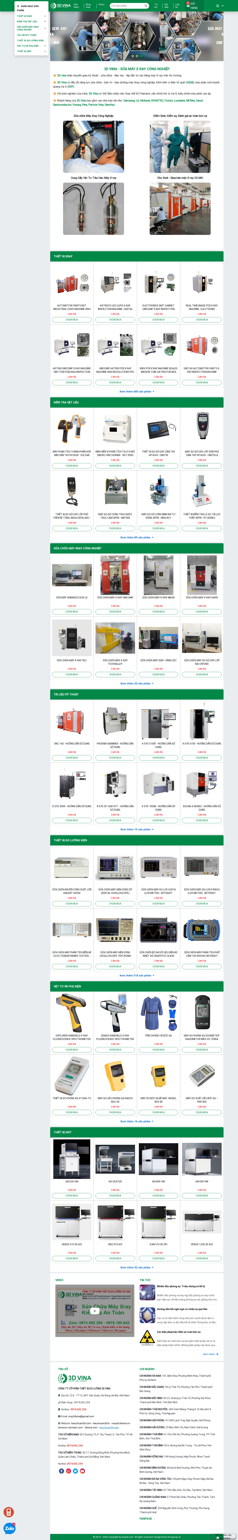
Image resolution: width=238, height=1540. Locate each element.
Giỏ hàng (192, 5)
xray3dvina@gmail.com (81, 1416)
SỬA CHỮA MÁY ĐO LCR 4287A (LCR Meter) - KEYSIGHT (158, 891)
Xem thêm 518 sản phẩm (135, 975)
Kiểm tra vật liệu (27, 21)
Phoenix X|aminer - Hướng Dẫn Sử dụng (115, 745)
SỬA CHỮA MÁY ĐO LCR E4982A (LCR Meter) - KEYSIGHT (202, 891)
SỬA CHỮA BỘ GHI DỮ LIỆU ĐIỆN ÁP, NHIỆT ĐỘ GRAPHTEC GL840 (159, 954)
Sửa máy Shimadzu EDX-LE (72, 597)
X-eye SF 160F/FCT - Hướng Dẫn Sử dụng (115, 808)
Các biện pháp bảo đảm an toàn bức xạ (179, 1332)
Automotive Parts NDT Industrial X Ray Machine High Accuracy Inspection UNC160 (71, 307)
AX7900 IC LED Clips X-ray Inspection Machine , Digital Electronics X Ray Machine (115, 307)
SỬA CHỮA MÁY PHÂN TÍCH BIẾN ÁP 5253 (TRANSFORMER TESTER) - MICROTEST (71, 954)
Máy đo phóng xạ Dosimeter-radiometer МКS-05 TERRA (202, 1037)
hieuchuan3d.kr (101, 1423)
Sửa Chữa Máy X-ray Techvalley (115, 662)
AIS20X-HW (72, 1181)
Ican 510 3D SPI (158, 1244)
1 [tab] (132, 56)
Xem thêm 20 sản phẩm (135, 683)
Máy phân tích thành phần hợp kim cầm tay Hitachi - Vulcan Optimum (72, 453)
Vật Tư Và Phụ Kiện (28, 46)
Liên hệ (177, 5)
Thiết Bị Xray (24, 16)
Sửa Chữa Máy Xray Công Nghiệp (28, 28)
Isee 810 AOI (115, 1244)
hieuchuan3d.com (81, 1423)
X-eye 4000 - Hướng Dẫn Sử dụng (71, 806)
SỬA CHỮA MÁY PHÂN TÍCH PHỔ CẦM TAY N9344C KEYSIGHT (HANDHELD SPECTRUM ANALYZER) (202, 954)
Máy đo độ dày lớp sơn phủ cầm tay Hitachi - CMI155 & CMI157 (202, 453)
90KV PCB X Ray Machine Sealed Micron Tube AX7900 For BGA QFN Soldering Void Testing (159, 370)
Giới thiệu (76, 5)
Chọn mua (72, 319)
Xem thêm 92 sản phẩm (135, 1267)
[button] (214, 5)
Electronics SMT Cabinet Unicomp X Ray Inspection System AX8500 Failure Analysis (159, 307)
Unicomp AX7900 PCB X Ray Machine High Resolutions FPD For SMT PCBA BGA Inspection (115, 370)
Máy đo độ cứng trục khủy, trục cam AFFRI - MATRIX (115, 516)
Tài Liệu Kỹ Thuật (27, 35)
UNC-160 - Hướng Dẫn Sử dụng (72, 743)
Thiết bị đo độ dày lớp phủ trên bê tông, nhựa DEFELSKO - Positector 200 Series (72, 516)
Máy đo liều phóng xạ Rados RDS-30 (115, 1100)
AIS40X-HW (158, 1181)
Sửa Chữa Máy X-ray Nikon (158, 597)
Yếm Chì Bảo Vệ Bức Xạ (158, 1035)
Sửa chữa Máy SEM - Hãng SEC (158, 660)
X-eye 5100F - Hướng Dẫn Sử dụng (158, 745)
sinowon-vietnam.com (70, 1427)
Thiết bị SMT (24, 51)
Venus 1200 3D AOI (202, 1244)
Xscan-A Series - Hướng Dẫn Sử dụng (202, 808)
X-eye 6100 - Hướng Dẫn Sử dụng (201, 743)
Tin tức (156, 5)
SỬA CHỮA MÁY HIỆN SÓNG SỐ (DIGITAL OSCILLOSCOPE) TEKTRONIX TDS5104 (115, 891)
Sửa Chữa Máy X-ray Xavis (202, 597)
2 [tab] (137, 56)
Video (101, 4)
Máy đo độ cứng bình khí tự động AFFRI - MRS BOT (158, 516)
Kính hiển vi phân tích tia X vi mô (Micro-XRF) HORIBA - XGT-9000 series (115, 453)
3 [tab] (141, 56)
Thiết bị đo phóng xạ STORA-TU (72, 1098)
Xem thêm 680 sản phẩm (135, 391)
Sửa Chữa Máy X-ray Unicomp (115, 597)
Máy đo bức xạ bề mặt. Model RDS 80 (158, 1100)
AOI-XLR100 (115, 1181)
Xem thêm (209, 1354)
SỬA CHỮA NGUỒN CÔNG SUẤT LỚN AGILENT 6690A (71, 891)
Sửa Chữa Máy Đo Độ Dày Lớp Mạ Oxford (202, 662)
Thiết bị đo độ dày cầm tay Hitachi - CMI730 (158, 453)
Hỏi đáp (166, 5)
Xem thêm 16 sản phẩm (135, 1121)
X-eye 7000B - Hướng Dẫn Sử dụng (158, 808)
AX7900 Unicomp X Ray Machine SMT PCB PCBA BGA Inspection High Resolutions (72, 370)
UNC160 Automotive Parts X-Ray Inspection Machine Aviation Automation (202, 370)
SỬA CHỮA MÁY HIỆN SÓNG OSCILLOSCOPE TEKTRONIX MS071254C (115, 954)
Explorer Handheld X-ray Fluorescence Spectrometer (72, 1037)
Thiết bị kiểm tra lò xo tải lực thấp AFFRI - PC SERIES (202, 516)
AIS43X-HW (201, 1181)
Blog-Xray (88, 5)
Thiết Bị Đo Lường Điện (30, 40)
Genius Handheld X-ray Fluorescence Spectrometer (115, 1037)
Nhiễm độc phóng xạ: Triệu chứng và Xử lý (181, 1286)
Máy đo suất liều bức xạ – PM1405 (202, 1100)
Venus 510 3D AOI (72, 1244)
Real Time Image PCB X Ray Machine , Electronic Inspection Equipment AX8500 (201, 307)
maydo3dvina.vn (121, 1423)
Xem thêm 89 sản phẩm (135, 537)
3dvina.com (91, 1427)
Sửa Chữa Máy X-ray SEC (72, 660)
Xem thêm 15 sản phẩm (135, 829)
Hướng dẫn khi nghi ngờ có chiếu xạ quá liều (182, 1309)
